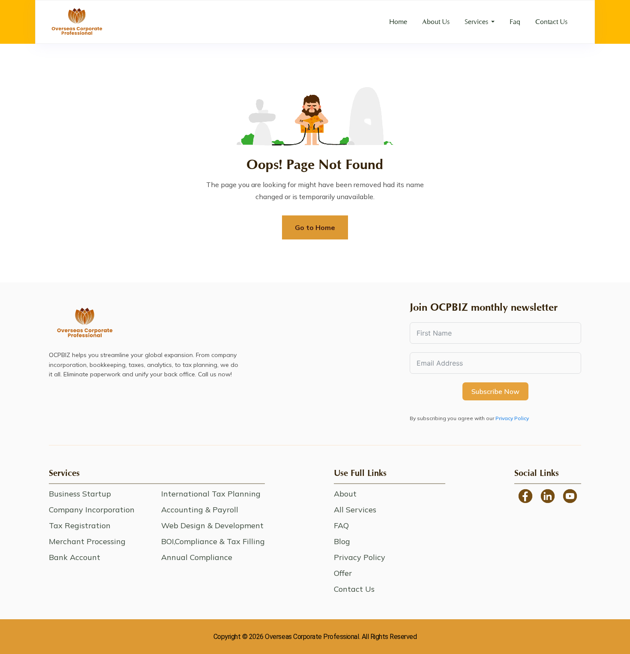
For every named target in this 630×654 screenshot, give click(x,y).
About (345, 494)
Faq (515, 22)
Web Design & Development (212, 525)
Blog (342, 541)
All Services (355, 510)
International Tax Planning (211, 494)
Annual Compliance (196, 557)
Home (398, 22)
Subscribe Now (495, 391)
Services (476, 22)
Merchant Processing (87, 541)
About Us (436, 22)
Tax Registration (80, 525)
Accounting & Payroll (199, 510)
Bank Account (74, 557)
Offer (343, 573)
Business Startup (80, 494)
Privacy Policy (512, 418)
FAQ (341, 525)
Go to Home (315, 227)
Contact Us (551, 22)
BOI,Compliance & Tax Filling (213, 541)
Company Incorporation (92, 510)
